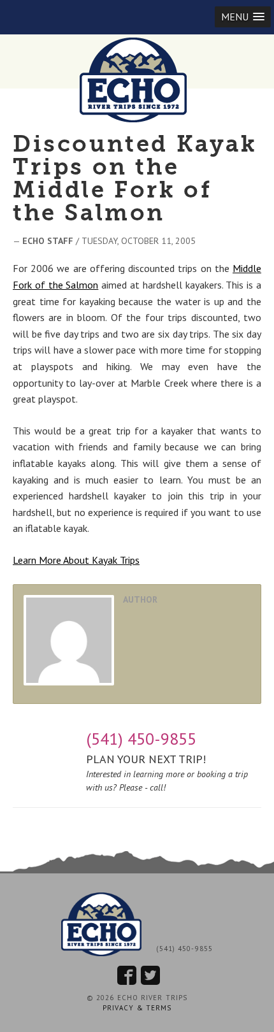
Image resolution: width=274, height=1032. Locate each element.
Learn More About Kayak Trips (76, 560)
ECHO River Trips (137, 80)
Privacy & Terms (137, 1007)
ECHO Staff (47, 241)
